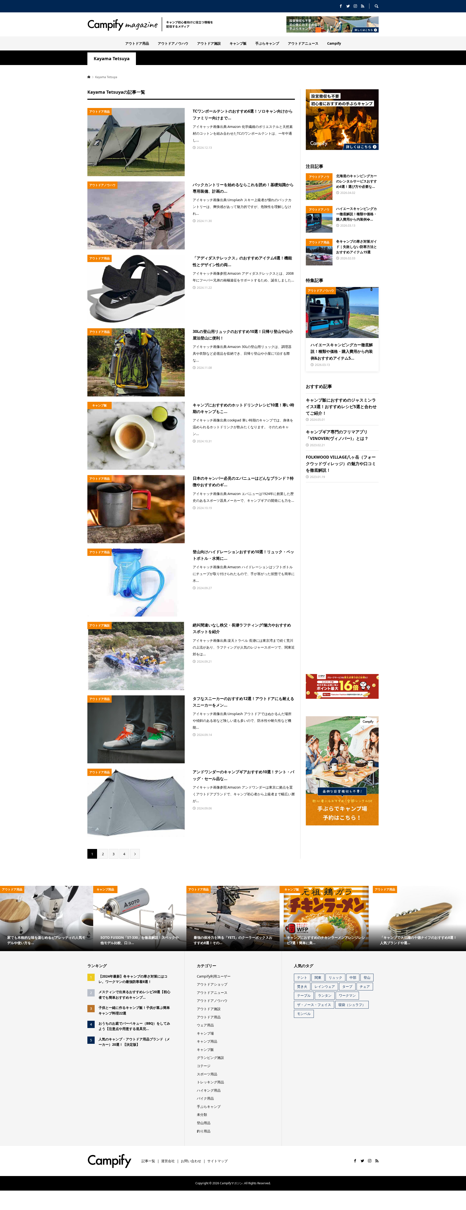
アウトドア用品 (137, 43)
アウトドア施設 (209, 43)
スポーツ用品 (207, 1074)
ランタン (325, 995)
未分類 (202, 1114)
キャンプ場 (205, 1033)
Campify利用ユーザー (214, 976)
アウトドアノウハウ (173, 43)
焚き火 (302, 986)
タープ (347, 986)
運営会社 (168, 1161)
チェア (365, 986)
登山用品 (203, 1122)
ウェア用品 (205, 1025)
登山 (367, 977)
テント (302, 977)
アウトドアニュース (303, 43)
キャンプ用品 (207, 1041)
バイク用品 (205, 1098)
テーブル (304, 995)
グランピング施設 (210, 1057)
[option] (46, 918)
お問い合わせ (191, 1161)
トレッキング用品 (210, 1082)
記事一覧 (148, 1161)
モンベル (304, 1013)
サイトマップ (217, 1161)
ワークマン (347, 995)
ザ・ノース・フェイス (314, 1004)
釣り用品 (203, 1131)
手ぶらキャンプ (267, 43)
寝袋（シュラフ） (352, 1004)
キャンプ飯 (238, 43)
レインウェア (325, 986)
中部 (353, 977)
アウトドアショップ (212, 984)
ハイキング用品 (209, 1090)
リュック (335, 977)
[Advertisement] (342, 578)
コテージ (203, 1065)
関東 (318, 977)
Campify (334, 43)
